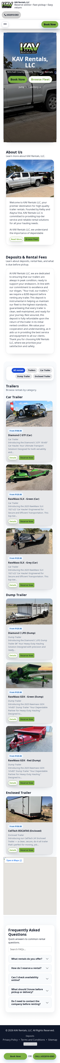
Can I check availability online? (24, 979)
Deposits (30, 1036)
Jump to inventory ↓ (30, 87)
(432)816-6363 (12, 15)
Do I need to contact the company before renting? (26, 1002)
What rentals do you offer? (26, 958)
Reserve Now (26, 457)
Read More (16, 239)
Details (12, 457)
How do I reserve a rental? (26, 968)
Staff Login (30, 1044)
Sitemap (52, 1039)
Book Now (50, 24)
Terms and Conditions (33, 1039)
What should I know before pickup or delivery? (27, 991)
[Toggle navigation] (5, 24)
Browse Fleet (40, 79)
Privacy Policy (10, 1039)
